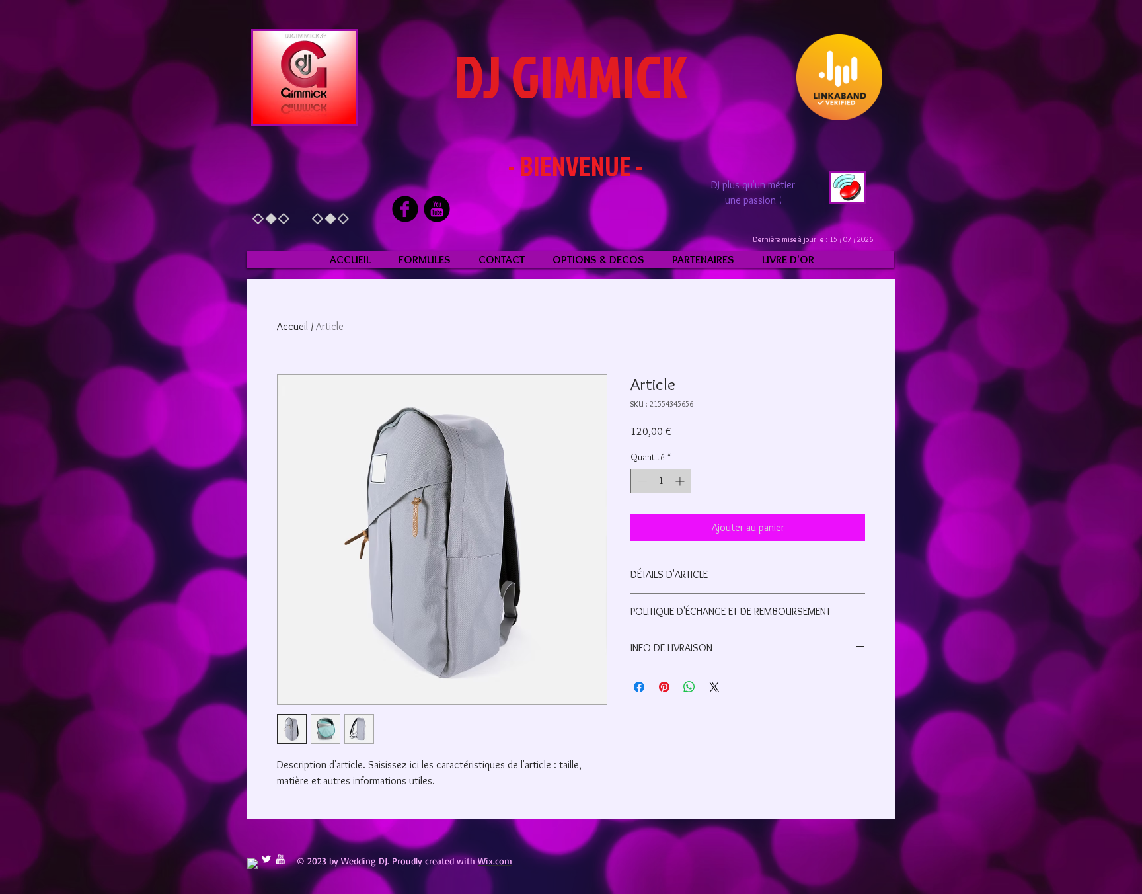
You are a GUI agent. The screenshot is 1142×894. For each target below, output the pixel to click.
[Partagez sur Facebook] (639, 687)
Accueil (292, 326)
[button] (304, 77)
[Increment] (681, 481)
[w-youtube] (280, 859)
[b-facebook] (405, 209)
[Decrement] (640, 481)
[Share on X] (714, 687)
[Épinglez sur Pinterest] (664, 687)
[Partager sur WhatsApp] (689, 687)
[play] (836, 191)
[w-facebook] (252, 863)
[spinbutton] (661, 481)
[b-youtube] (437, 209)
